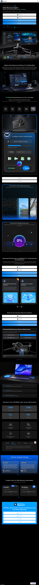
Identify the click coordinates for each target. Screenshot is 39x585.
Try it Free (19, 178)
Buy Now (19, 20)
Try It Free (20, 14)
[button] (17, 307)
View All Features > (19, 359)
